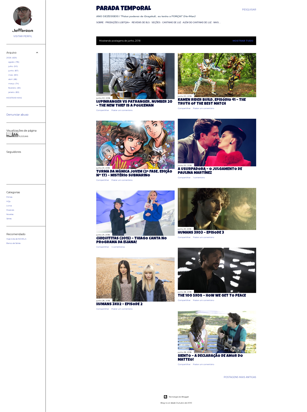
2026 (11, 57)
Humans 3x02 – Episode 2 (119, 304)
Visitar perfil (22, 36)
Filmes (9, 197)
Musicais (10, 210)
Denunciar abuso (17, 114)
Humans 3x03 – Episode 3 (201, 233)
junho (13, 70)
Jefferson (22, 30)
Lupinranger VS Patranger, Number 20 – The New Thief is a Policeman (134, 104)
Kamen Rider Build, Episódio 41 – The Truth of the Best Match (212, 102)
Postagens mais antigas (240, 377)
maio (12, 75)
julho (12, 66)
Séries (9, 218)
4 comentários (118, 247)
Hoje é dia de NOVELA (16, 239)
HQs (8, 201)
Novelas (9, 214)
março (13, 83)
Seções (156, 22)
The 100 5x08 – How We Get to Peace (212, 296)
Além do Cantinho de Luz (197, 22)
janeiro (13, 92)
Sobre (100, 22)
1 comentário (199, 177)
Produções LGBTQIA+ (118, 22)
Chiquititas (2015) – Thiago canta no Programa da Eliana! (131, 240)
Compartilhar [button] (102, 110)
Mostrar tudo (243, 40)
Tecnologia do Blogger (179, 397)
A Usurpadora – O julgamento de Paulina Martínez (210, 171)
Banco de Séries (13, 243)
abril (12, 79)
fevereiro (14, 88)
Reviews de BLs (141, 22)
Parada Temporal (123, 9)
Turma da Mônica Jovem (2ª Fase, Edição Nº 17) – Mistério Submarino (134, 174)
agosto (13, 62)
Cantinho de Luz (171, 22)
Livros (9, 205)
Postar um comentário (122, 110)
